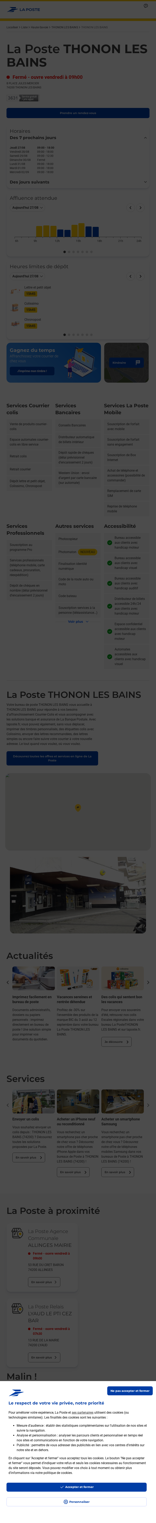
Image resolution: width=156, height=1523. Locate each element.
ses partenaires (82, 1412)
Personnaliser (79, 1502)
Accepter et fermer (79, 1487)
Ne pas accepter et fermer (130, 1391)
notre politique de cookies (53, 1473)
